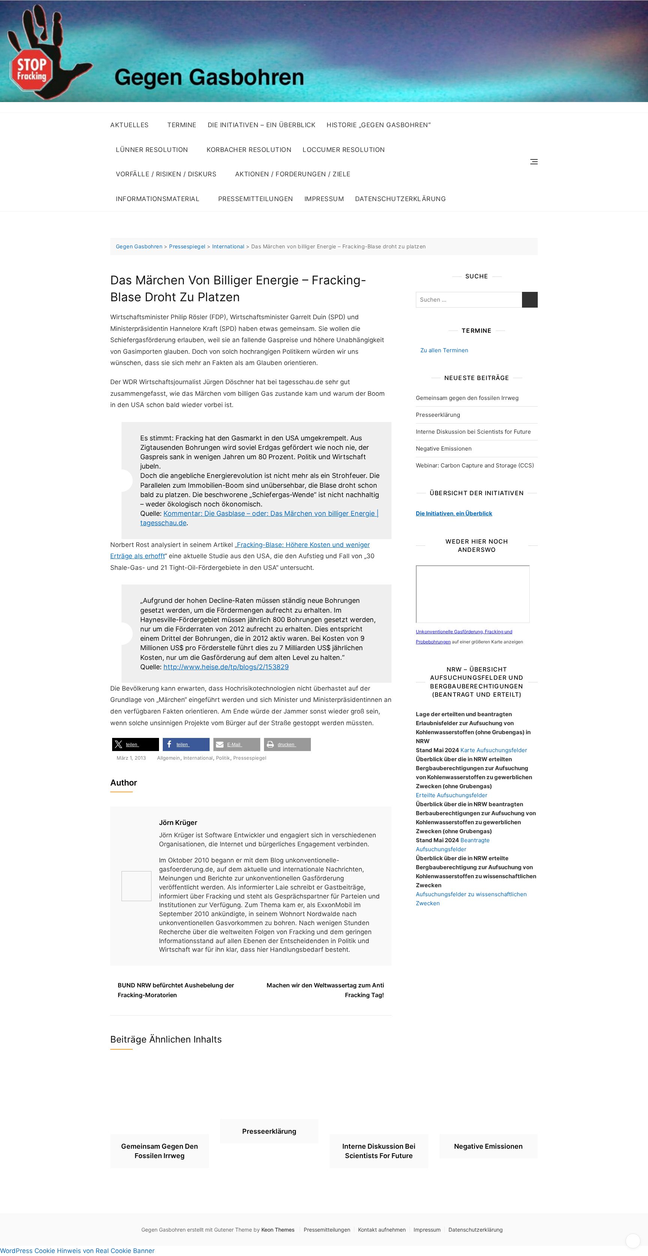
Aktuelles (129, 125)
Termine (181, 125)
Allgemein (168, 758)
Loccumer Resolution (344, 149)
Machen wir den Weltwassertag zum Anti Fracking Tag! (325, 990)
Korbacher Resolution (249, 149)
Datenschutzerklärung (400, 199)
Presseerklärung (438, 414)
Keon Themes (278, 1229)
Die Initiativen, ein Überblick (454, 513)
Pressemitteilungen (255, 199)
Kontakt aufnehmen (382, 1229)
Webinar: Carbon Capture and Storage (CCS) (475, 465)
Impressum (324, 199)
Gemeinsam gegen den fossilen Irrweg (467, 397)
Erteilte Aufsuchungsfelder (452, 795)
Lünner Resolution (152, 149)
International (198, 758)
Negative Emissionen (444, 448)
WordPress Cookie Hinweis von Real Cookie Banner (77, 1250)
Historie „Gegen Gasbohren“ (378, 125)
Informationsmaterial (158, 199)
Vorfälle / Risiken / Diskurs (166, 174)
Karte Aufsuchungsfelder (493, 750)
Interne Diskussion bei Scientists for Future (473, 431)
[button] (135, 744)
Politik (223, 758)
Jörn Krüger (178, 822)
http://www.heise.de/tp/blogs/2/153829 (226, 667)
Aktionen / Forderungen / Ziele (293, 174)
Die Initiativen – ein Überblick (262, 125)
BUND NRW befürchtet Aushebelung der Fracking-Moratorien (176, 990)
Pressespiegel (249, 758)
